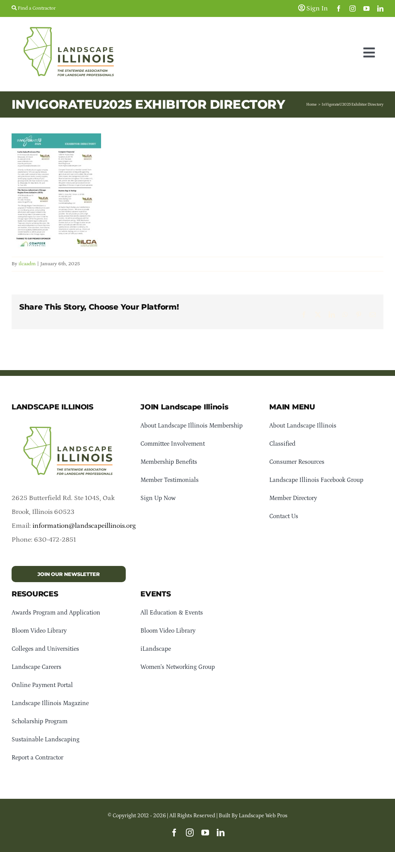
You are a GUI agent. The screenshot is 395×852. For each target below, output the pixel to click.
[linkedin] (380, 8)
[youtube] (366, 8)
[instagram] (352, 8)
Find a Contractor (36, 8)
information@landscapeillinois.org (84, 526)
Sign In (316, 8)
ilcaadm (27, 264)
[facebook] (339, 8)
